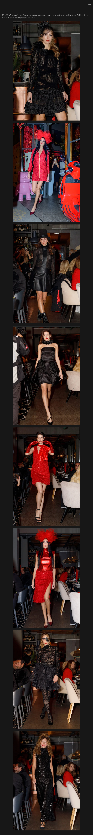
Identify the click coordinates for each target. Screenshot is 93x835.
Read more (46, 77)
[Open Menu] (89, 4)
